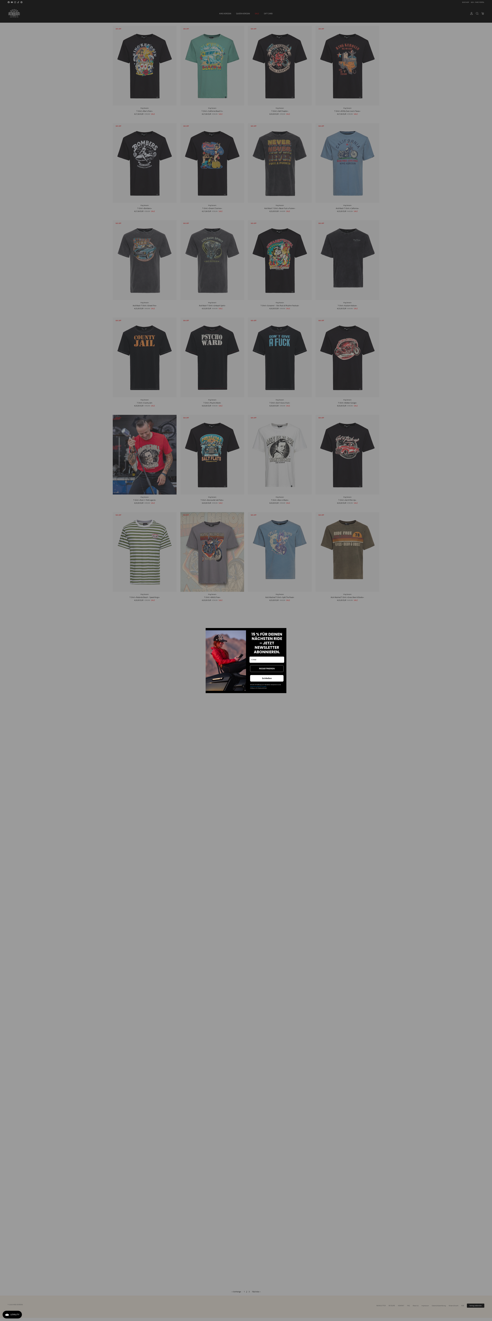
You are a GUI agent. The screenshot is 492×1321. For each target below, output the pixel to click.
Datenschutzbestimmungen (258, 686)
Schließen (267, 678)
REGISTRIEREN (267, 668)
